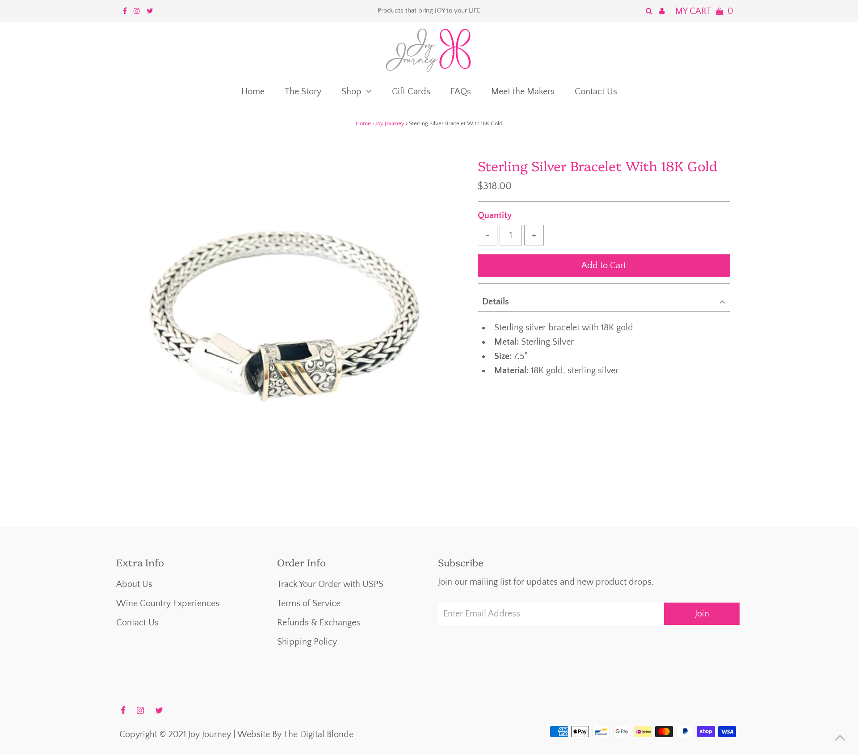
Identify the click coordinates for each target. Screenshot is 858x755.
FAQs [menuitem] (460, 92)
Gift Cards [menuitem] (411, 92)
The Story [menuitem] (303, 92)
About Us (134, 584)
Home (363, 123)
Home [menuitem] (253, 92)
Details (495, 302)
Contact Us (137, 623)
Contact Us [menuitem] (596, 92)
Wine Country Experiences (167, 603)
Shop (351, 92)
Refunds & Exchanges (318, 623)
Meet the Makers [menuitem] (523, 92)
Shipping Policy (307, 642)
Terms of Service (309, 603)
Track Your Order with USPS (330, 584)
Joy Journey (389, 123)
